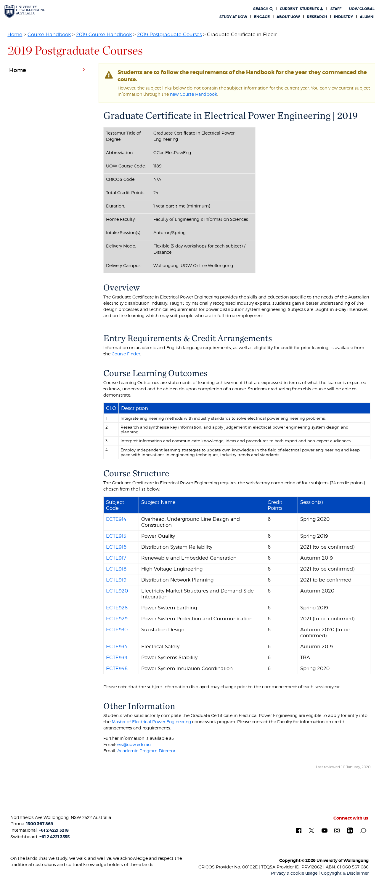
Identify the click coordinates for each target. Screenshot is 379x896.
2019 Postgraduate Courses (169, 34)
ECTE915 (116, 536)
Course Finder (126, 353)
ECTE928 (117, 608)
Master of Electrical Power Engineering (151, 721)
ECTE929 (117, 619)
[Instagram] (337, 830)
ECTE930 (117, 630)
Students (300, 9)
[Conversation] (363, 830)
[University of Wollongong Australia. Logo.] (24, 11)
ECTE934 (116, 646)
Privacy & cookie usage (294, 873)
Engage (262, 17)
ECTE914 (116, 519)
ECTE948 (117, 668)
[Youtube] (324, 830)
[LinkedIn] (350, 830)
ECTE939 (116, 657)
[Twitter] (311, 830)
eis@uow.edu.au (134, 744)
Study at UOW (233, 17)
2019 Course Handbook (104, 34)
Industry (343, 17)
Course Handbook (49, 34)
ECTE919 (116, 580)
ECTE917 (116, 558)
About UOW (288, 17)
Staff (335, 9)
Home (14, 34)
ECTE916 (116, 547)
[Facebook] (298, 830)
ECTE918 (116, 569)
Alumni (367, 17)
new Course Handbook (193, 94)
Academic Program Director (146, 750)
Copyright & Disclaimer (345, 873)
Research (317, 17)
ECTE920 (117, 591)
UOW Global (362, 9)
